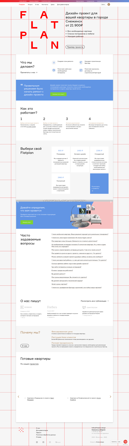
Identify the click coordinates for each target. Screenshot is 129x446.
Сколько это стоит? (58, 94)
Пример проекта (75, 47)
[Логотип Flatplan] (21, 429)
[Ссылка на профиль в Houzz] (58, 442)
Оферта (38, 432)
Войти (103, 4)
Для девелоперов (63, 4)
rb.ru (23, 317)
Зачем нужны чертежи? (59, 284)
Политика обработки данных (46, 435)
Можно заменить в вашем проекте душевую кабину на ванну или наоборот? (77, 256)
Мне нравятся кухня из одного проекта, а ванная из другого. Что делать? (76, 253)
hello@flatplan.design (99, 428)
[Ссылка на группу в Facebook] (43, 442)
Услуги (30, 4)
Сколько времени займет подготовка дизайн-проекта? (70, 263)
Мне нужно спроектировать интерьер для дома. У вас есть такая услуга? (76, 250)
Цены (52, 4)
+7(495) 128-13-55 (22, 1)
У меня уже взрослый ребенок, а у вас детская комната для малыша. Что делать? (79, 260)
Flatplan (22, 4)
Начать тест (27, 222)
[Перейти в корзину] (109, 4)
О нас (37, 4)
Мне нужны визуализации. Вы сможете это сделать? (69, 277)
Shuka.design (100, 442)
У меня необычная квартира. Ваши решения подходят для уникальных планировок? (80, 234)
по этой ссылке (31, 126)
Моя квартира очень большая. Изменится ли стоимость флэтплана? (74, 241)
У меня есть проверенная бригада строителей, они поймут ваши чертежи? (77, 287)
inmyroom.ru (88, 315)
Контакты (45, 4)
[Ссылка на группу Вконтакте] (37, 442)
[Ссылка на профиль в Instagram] (50, 442)
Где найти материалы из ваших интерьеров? (66, 267)
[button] (57, 200)
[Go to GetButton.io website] (125, 444)
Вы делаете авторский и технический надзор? (67, 280)
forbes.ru (51, 317)
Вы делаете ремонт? (58, 274)
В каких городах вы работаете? (62, 270)
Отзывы (38, 437)
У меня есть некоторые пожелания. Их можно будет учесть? (72, 237)
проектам (34, 364)
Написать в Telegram (34, 1)
